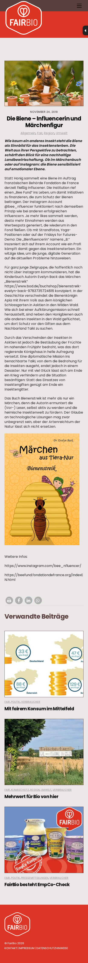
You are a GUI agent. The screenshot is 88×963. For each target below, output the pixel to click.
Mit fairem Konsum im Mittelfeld (39, 709)
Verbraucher (30, 702)
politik (15, 702)
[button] (9, 600)
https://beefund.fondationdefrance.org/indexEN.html (43, 577)
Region (49, 133)
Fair (40, 133)
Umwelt (61, 133)
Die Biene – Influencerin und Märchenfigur (44, 122)
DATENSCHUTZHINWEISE (52, 948)
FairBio (12, 943)
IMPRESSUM (26, 948)
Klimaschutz (20, 790)
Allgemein (28, 133)
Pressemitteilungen (34, 878)
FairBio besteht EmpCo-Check (37, 884)
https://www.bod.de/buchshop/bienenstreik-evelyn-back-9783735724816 (42, 288)
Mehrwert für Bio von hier (31, 796)
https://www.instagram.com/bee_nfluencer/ (42, 565)
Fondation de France (61, 183)
